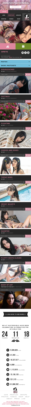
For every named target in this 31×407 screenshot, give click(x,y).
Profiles (11, 15)
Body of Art (7, 285)
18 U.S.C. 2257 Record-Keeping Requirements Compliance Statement (15, 402)
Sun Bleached (7, 69)
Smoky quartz (8, 204)
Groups (18, 15)
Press (17, 398)
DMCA (12, 401)
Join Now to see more (15, 314)
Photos (3, 18)
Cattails (5, 96)
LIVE (23, 398)
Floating (5, 123)
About (9, 398)
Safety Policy (21, 401)
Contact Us (18, 404)
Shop (18, 18)
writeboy (10, 232)
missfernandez (12, 71)
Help (27, 396)
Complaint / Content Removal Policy (8, 404)
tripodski (10, 125)
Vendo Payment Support (25, 404)
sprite (4, 52)
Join (3, 15)
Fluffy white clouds (11, 258)
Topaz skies (6, 177)
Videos (11, 18)
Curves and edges (10, 150)
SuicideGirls (27, 15)
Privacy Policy (15, 401)
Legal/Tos (8, 401)
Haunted (5, 231)
